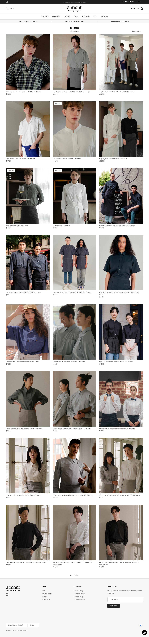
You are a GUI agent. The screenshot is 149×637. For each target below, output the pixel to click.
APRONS (67, 16)
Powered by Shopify (21, 630)
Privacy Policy (78, 597)
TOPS (76, 16)
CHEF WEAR (56, 16)
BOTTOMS (86, 16)
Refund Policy (78, 591)
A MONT (13, 630)
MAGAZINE (104, 16)
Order (44, 597)
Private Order (46, 594)
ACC (95, 16)
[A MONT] (74, 9)
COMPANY (44, 16)
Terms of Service (79, 594)
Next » (77, 575)
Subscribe (113, 605)
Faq (43, 591)
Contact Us (46, 599)
